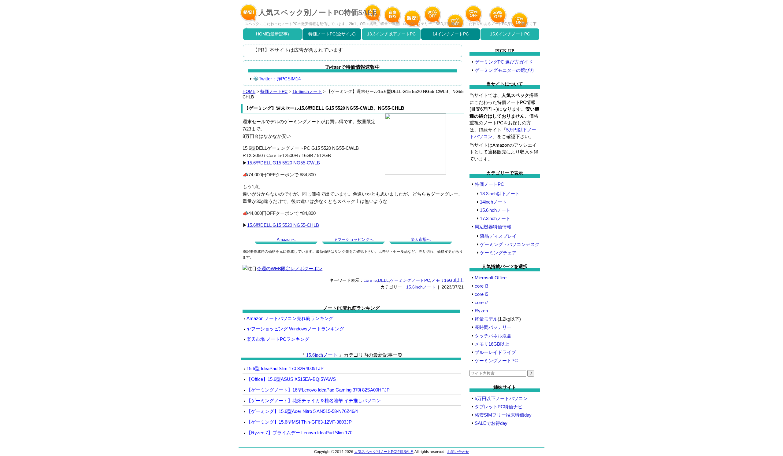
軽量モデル (486, 319)
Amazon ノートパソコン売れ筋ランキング (290, 318)
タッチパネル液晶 (493, 335)
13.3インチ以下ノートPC (391, 34)
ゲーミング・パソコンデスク (510, 244)
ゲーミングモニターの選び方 (504, 70)
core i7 (481, 302)
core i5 (370, 280)
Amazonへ (286, 239)
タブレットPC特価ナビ (498, 406)
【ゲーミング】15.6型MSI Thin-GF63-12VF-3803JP (299, 422)
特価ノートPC (274, 91)
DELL (383, 280)
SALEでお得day (491, 423)
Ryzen (481, 310)
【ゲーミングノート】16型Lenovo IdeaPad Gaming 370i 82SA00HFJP (318, 389)
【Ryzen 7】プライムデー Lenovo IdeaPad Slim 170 (299, 432)
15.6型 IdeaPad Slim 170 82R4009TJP (285, 368)
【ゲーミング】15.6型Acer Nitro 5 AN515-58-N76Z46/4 (302, 411)
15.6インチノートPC (510, 34)
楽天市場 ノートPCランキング (278, 339)
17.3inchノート (495, 218)
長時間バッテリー (493, 327)
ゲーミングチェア (498, 252)
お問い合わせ (458, 452)
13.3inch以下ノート (500, 193)
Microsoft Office (491, 277)
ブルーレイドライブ (495, 352)
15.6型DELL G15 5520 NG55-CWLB (283, 162)
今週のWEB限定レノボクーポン (289, 268)
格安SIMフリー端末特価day (503, 414)
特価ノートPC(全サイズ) (332, 34)
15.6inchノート (307, 91)
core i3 (481, 286)
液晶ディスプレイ (498, 236)
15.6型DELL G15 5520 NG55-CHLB (283, 225)
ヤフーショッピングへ (353, 239)
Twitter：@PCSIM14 (280, 78)
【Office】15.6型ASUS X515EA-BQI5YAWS (291, 379)
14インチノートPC (450, 34)
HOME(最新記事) (272, 34)
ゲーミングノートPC (410, 280)
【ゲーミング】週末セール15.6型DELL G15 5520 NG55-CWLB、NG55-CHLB (324, 108)
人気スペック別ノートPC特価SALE (317, 13)
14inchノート (493, 201)
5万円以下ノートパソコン (501, 398)
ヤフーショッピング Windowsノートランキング (295, 328)
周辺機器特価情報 (493, 226)
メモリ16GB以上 (447, 280)
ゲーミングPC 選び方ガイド (504, 61)
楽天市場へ (421, 239)
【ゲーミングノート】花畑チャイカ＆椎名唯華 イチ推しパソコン (314, 400)
